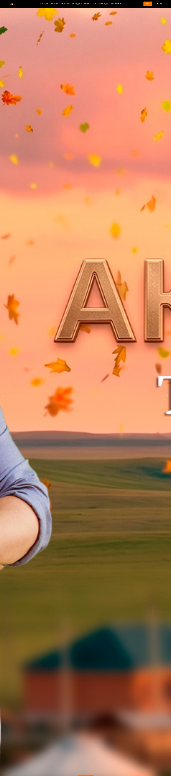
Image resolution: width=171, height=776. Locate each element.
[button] (5, 396)
